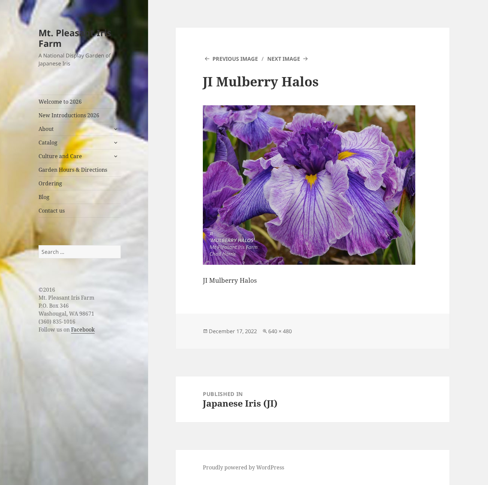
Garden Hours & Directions (73, 169)
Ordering (50, 183)
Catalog (48, 142)
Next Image (283, 58)
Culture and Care (60, 156)
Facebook (83, 329)
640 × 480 (280, 331)
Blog (44, 197)
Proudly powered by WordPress (243, 467)
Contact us (52, 210)
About (46, 129)
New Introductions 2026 (69, 115)
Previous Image (235, 58)
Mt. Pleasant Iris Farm (75, 38)
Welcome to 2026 (60, 101)
